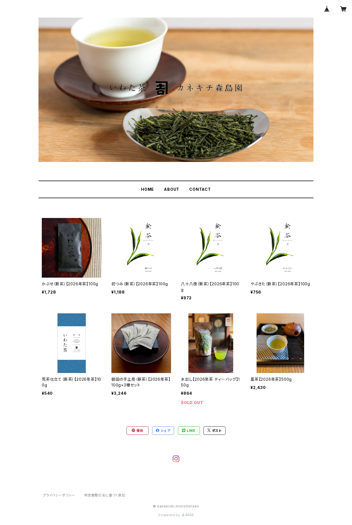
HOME (147, 189)
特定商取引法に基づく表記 (104, 495)
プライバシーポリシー (59, 495)
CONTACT (200, 189)
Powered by (170, 515)
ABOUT (171, 189)
